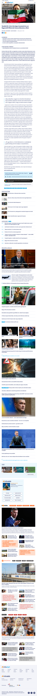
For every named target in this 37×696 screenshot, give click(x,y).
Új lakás (32, 505)
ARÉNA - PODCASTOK (5, 0)
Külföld (10, 184)
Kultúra (9, 670)
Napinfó (21, 671)
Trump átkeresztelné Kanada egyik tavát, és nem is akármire (15, 460)
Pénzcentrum (13, 505)
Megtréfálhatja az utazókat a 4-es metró (11, 355)
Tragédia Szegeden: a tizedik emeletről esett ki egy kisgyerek (14, 306)
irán (5, 188)
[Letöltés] (30, 173)
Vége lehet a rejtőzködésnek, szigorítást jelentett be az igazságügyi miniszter (26, 336)
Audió (26, 670)
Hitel (14, 560)
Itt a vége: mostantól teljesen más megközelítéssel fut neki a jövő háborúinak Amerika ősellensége (9, 544)
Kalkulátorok (30, 560)
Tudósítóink (15, 669)
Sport (15, 614)
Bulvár (21, 669)
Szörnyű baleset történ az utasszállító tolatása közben (12, 381)
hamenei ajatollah (18, 188)
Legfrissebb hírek (12, 678)
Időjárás (33, 671)
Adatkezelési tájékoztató (6, 692)
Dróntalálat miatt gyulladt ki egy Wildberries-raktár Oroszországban (15, 312)
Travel (19, 614)
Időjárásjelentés (29, 678)
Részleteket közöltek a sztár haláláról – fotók (9, 336)
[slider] (19, 176)
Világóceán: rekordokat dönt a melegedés (24, 348)
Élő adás (8, 493)
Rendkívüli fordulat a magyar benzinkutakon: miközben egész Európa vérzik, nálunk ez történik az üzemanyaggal (9, 598)
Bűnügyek (21, 670)
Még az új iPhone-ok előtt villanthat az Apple (10, 426)
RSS (23, 692)
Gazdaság (3, 671)
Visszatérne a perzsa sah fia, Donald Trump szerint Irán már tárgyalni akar (17, 38)
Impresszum (21, 691)
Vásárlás (19, 560)
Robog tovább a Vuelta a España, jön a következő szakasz (20, 387)
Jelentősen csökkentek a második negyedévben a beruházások (14, 390)
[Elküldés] (5, 32)
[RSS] (29, 693)
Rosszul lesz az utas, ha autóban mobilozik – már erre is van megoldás (15, 420)
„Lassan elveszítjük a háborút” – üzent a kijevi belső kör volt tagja (14, 417)
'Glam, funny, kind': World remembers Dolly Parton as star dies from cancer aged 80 (18, 637)
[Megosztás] (31, 173)
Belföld (3, 669)
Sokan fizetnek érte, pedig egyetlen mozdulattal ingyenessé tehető (8, 348)
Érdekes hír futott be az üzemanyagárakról (11, 304)
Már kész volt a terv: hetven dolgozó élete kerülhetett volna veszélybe (15, 456)
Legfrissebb (27, 669)
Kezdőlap (6, 184)
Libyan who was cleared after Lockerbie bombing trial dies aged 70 (26, 659)
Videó (26, 671)
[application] (18, 177)
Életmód (15, 671)
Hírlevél (33, 670)
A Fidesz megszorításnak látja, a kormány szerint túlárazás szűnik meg (15, 315)
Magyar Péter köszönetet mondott (8, 309)
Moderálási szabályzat (13, 692)
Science (24, 614)
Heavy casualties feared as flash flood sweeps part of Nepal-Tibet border (10, 649)
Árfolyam (19, 505)
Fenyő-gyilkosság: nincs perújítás (8, 453)
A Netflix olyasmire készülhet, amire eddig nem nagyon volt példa (15, 384)
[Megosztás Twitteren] (4, 32)
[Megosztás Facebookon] (2, 32)
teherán (24, 188)
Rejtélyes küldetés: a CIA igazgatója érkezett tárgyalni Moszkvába (16, 283)
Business (10, 614)
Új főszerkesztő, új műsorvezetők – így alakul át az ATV (12, 423)
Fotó (32, 669)
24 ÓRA (10, 221)
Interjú (15, 670)
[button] (6, 177)
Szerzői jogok (20, 692)
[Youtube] (34, 693)
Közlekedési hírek (21, 678)
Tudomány (9, 669)
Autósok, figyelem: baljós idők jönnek (9, 378)
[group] (10, 177)
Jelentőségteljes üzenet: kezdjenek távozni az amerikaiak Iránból (15, 48)
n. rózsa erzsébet (11, 188)
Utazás (23, 560)
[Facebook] (31, 693)
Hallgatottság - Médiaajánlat (13, 691)
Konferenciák (26, 505)
